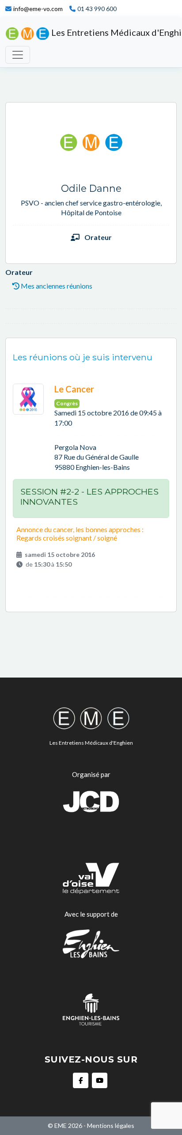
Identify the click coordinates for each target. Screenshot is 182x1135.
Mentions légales (110, 1125)
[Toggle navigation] (17, 55)
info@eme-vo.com (38, 9)
